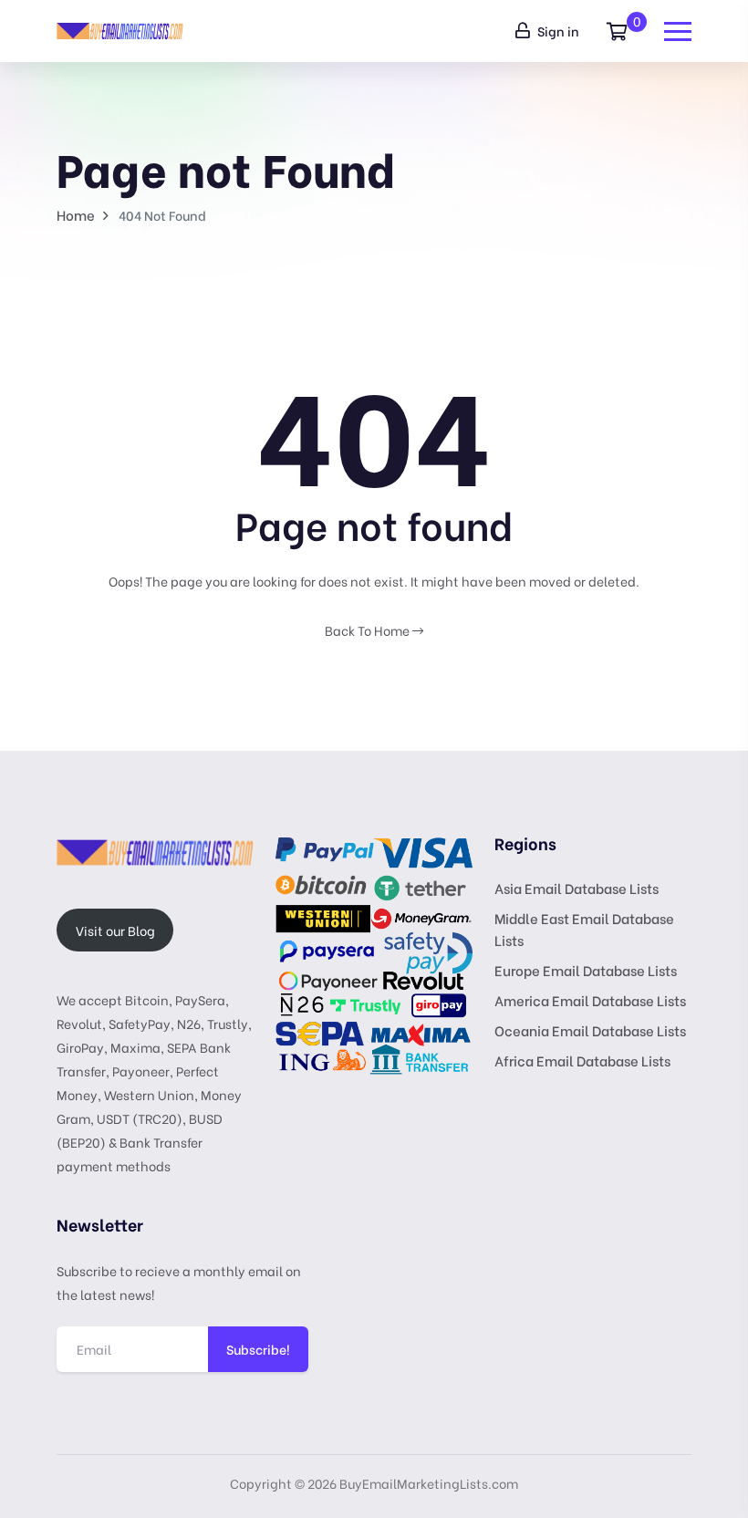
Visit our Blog (115, 930)
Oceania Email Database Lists (590, 1030)
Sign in (557, 30)
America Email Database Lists (590, 1000)
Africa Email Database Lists (582, 1060)
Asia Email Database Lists (576, 888)
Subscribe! (258, 1348)
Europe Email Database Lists (585, 970)
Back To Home (368, 629)
